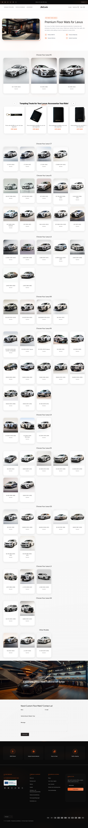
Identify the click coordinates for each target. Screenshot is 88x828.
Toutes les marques (20, 7)
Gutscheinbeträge (52, 790)
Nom (22, 709)
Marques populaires (9, 7)
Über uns (32, 778)
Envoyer (24, 734)
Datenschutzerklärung (34, 794)
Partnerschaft (33, 781)
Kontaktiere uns (33, 800)
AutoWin (8, 820)
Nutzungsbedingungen (35, 797)
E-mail (46, 709)
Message (23, 722)
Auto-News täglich (52, 781)
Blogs (49, 778)
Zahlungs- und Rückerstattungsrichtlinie (35, 791)
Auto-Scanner (51, 784)
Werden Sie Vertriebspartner (54, 787)
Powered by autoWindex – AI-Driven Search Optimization (22, 820)
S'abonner (75, 789)
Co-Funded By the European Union (11, 777)
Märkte (31, 784)
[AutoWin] (44, 7)
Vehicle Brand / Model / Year (28, 716)
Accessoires (29, 7)
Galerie (31, 787)
